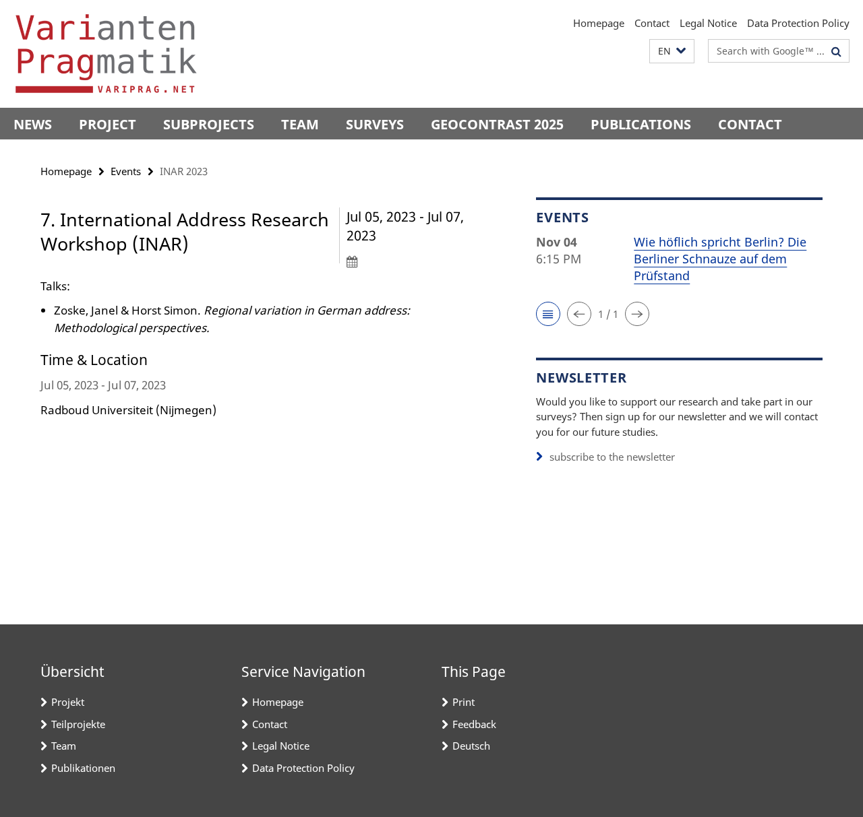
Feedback (474, 724)
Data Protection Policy (798, 23)
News (32, 124)
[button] (671, 51)
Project (107, 124)
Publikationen (83, 768)
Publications (641, 124)
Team (300, 124)
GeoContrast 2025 (497, 124)
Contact (651, 23)
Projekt (67, 702)
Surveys (375, 124)
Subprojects (208, 124)
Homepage (598, 23)
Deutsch (471, 745)
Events (126, 171)
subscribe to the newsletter (612, 456)
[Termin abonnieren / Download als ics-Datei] (417, 261)
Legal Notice (708, 23)
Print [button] (463, 702)
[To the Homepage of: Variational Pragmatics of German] (106, 53)
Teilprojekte (78, 724)
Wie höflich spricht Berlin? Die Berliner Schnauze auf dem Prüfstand (720, 259)
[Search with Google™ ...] (836, 51)
